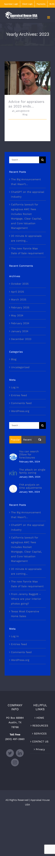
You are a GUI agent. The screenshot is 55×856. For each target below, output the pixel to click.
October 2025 (20, 283)
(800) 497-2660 (15, 739)
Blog (24, 114)
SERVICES (40, 733)
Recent (27, 439)
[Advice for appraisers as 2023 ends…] (27, 78)
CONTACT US (40, 741)
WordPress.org (20, 411)
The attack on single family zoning (32, 471)
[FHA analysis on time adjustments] (13, 487)
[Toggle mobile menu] (48, 17)
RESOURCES (40, 725)
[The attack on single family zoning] (13, 471)
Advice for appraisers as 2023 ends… (28, 74)
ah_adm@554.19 (20, 111)
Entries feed (19, 395)
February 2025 (20, 307)
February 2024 (20, 323)
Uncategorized (20, 367)
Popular (15, 439)
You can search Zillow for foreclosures (29, 454)
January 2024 (19, 331)
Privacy (40, 749)
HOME (40, 717)
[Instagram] (15, 762)
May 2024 (17, 315)
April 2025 (17, 291)
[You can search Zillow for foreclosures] (13, 455)
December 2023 (21, 339)
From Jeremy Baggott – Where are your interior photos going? (26, 599)
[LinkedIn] (20, 753)
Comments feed (21, 403)
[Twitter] (10, 753)
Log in (15, 387)
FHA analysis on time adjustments (30, 486)
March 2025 (18, 299)
